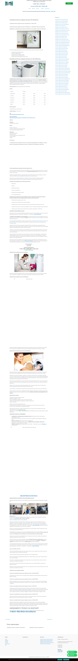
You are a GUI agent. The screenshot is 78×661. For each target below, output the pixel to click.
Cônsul (38, 220)
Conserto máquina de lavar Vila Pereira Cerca (62, 92)
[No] (76, 659)
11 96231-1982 (44, 6)
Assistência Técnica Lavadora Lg (60, 25)
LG (43, 220)
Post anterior (7, 619)
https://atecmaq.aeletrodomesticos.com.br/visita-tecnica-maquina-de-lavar (22, 117)
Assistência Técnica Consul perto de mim (61, 39)
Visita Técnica (7, 643)
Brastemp (35, 220)
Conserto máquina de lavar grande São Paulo (62, 45)
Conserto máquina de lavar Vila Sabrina (61, 74)
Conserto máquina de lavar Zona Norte (61, 51)
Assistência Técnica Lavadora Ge (36, 627)
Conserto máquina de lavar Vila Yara (61, 57)
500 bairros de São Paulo (29, 240)
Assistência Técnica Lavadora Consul (61, 22)
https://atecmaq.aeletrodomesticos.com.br (17, 114)
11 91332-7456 (38, 6)
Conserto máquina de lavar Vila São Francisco (62, 69)
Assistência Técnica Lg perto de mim (61, 36)
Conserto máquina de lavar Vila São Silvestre (62, 68)
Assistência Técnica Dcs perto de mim (61, 27)
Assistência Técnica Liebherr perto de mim (62, 28)
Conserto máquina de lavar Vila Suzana (61, 63)
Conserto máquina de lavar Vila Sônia (61, 65)
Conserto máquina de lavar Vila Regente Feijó (62, 78)
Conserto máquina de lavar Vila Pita (61, 86)
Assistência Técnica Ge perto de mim (61, 37)
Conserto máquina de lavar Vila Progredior (62, 81)
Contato (6, 642)
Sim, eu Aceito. (60, 659)
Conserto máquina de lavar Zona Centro (61, 48)
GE (47, 220)
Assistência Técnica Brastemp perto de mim (62, 43)
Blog (6, 644)
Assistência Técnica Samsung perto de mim (62, 34)
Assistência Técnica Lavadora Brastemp (61, 21)
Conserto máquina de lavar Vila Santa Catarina (62, 72)
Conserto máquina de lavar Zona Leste (61, 54)
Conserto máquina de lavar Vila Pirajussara (62, 89)
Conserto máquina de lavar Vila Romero (61, 75)
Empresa (6, 640)
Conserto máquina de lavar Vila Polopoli (61, 84)
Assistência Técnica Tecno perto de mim (61, 33)
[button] (69, 3)
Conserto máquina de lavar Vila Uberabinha (62, 59)
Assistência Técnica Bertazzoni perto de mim (62, 30)
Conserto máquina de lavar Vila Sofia (61, 66)
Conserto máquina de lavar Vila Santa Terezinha (63, 71)
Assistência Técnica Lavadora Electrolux (61, 19)
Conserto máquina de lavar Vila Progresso (62, 80)
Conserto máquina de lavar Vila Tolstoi (61, 60)
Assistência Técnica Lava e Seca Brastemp (62, 24)
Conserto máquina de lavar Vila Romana (61, 77)
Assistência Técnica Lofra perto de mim (61, 31)
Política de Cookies (66, 659)
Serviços (6, 641)
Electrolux (41, 220)
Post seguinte (49, 619)
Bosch (46, 220)
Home (6, 639)
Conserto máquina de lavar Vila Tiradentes (62, 62)
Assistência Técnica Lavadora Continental (16, 627)
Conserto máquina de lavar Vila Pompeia (61, 83)
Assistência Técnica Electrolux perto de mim (62, 42)
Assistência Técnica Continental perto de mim (62, 40)
